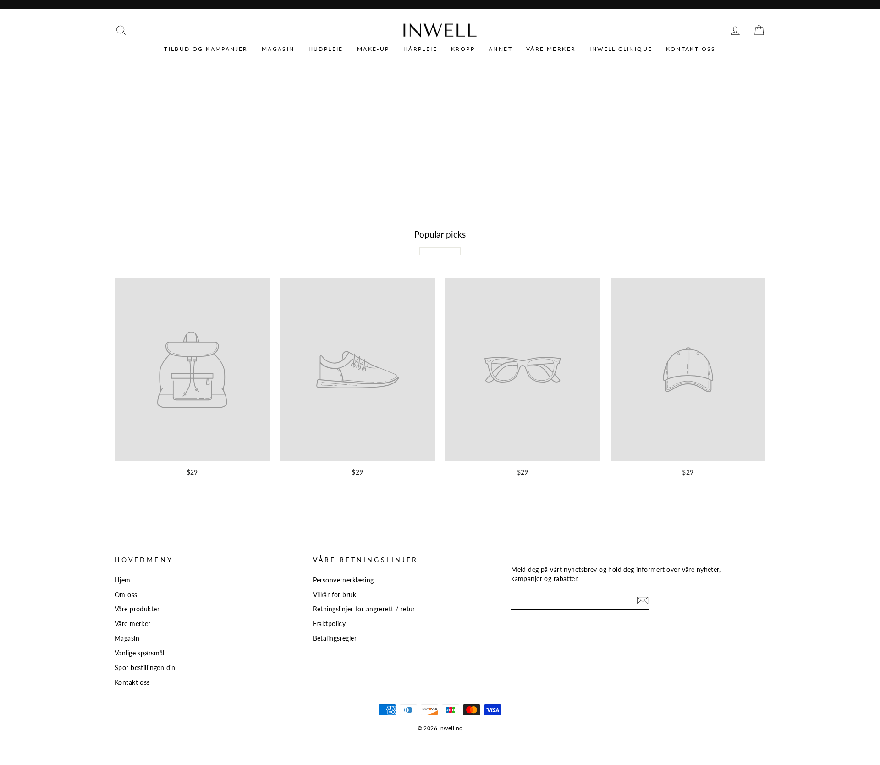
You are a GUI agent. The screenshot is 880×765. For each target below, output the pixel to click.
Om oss (126, 595)
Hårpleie (420, 48)
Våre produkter (137, 609)
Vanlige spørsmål (140, 653)
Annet (500, 48)
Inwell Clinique (620, 48)
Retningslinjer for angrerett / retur (364, 609)
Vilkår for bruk (334, 595)
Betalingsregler (335, 638)
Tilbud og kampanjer (206, 48)
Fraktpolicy (329, 623)
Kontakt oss (690, 48)
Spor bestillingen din (145, 667)
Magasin (278, 48)
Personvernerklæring (343, 580)
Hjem (123, 580)
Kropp (463, 48)
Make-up (373, 48)
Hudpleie (325, 48)
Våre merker (551, 48)
